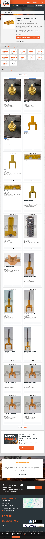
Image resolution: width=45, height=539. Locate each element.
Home (3, 9)
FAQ (13, 521)
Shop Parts (4, 520)
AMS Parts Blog (13, 520)
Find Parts (13, 5)
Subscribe (39, 487)
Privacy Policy (9, 521)
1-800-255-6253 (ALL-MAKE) (11, 508)
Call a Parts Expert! (27, 447)
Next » (25, 74)
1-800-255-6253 (34, 2)
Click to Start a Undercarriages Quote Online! (28, 37)
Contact (16, 521)
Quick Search (8, 12)
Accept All (16, 537)
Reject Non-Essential (6, 537)
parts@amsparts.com (9, 510)
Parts (7, 9)
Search (8, 520)
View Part (12, 149)
